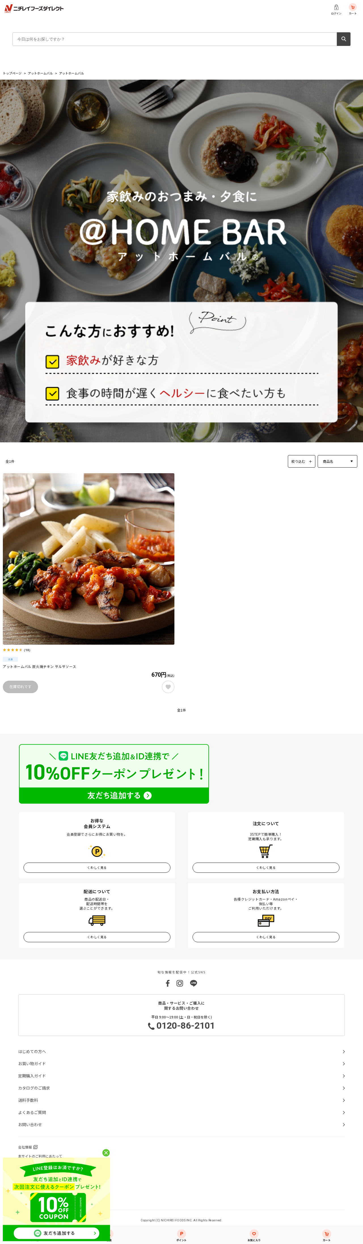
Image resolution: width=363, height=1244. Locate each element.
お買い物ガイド (32, 1063)
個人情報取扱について (35, 1174)
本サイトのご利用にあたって (40, 1156)
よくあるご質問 (32, 1112)
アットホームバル (40, 73)
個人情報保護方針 (31, 1165)
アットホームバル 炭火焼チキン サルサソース (39, 666)
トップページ (12, 73)
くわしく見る (97, 867)
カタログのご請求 (34, 1088)
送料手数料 (28, 1100)
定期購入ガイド (32, 1076)
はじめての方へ (32, 1051)
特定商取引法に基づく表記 (38, 1183)
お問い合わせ (30, 1124)
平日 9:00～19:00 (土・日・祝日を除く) (183, 1022)
